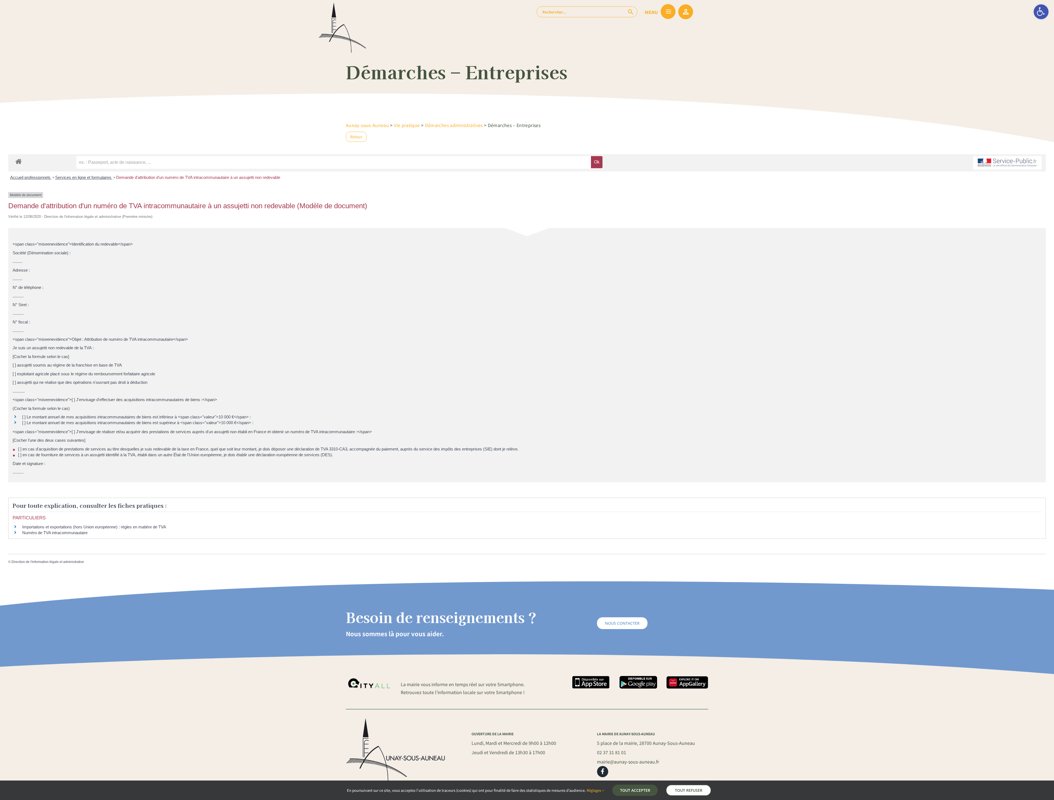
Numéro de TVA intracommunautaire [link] (55, 532)
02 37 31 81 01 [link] (611, 752)
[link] (1041, 11)
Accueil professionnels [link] (31, 177)
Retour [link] (356, 136)
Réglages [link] (594, 790)
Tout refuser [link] (688, 790)
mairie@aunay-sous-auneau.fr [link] (628, 761)
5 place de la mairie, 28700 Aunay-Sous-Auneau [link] (646, 743)
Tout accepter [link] (635, 790)
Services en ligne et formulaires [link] (84, 177)
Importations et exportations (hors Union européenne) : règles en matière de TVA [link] (94, 527)
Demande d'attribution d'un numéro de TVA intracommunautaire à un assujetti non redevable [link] (198, 177)
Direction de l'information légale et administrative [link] (48, 562)
